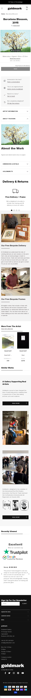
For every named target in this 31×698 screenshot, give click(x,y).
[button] (3, 8)
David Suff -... (8, 355)
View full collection (7, 328)
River (23, 355)
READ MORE (16, 403)
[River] (23, 340)
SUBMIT (24, 603)
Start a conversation (13, 82)
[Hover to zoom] (15, 41)
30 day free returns (13, 103)
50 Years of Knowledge (16, 2)
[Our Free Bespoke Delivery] (15, 228)
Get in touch (11, 96)
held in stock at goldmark (15, 89)
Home (3, 14)
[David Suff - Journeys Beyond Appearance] (8, 342)
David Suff (16, 25)
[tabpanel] (15, 198)
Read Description (15, 58)
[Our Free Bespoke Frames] (15, 282)
